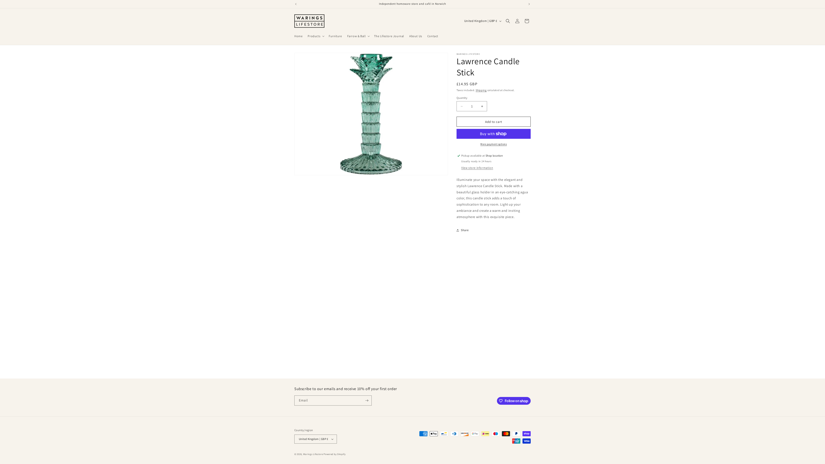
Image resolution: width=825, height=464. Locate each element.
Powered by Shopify (335, 454)
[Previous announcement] (296, 4)
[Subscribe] (366, 400)
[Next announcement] (529, 4)
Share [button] (465, 230)
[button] (315, 36)
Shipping (481, 90)
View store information (477, 168)
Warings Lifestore (313, 454)
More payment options (493, 144)
